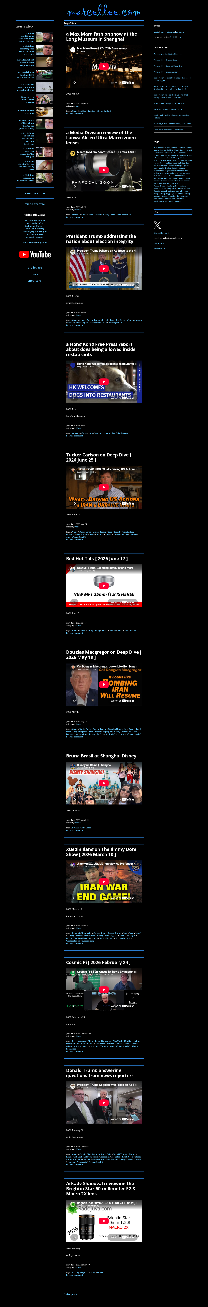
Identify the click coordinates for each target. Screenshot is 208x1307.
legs (165, 176)
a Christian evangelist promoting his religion (26, 152)
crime (82, 320)
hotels (175, 168)
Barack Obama (79, 1041)
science (77, 1046)
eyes (91, 215)
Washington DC (115, 323)
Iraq (131, 933)
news (69, 323)
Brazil (189, 150)
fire (187, 163)
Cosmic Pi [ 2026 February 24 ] (98, 962)
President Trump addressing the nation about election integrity (101, 238)
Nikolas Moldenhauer (121, 215)
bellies (170, 150)
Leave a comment (74, 113)
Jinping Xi (107, 732)
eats (91, 433)
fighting (181, 163)
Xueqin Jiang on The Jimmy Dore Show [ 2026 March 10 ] (101, 851)
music (188, 178)
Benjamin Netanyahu (82, 933)
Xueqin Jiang (88, 941)
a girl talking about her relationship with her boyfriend (27, 138)
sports (86, 323)
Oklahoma (100, 1044)
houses (182, 168)
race (164, 188)
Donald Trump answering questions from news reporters (100, 1072)
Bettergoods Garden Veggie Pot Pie (168, 109)
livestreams (159, 248)
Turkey (100, 734)
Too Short (158, 199)
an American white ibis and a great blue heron (25, 87)
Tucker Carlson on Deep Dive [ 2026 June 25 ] (98, 457)
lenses (98, 215)
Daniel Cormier (185, 155)
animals (76, 215)
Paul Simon (175, 183)
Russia (108, 534)
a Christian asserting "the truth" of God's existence (26, 50)
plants (169, 186)
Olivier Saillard (104, 111)
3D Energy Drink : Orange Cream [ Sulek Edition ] (173, 124)
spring (187, 193)
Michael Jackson (161, 178)
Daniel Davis (85, 532)
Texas (164, 196)
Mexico (130, 320)
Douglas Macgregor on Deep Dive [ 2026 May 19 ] (103, 654)
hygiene (98, 433)
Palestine (133, 732)
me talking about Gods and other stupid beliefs (25, 63)
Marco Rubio (82, 534)
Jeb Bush (78, 1157)
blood (176, 150)
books (183, 150)
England (188, 160)
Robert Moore (122, 1044)
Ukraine (133, 534)
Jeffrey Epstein (74, 936)
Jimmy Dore (89, 936)
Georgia (178, 165)
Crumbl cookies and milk (26, 112)
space (86, 1046)
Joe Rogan (164, 173)
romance (186, 188)
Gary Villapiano (80, 732)
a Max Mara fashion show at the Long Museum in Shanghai (101, 36)
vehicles (94, 1046)
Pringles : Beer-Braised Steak (165, 60)
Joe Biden (120, 320)
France (164, 165)
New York (178, 181)
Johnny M (174, 173)
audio (156, 32)
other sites (159, 243)
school (95, 938)
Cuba (109, 1154)
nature (157, 181)
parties (166, 183)
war (105, 323)
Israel (117, 532)
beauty (163, 150)
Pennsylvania (72, 734)
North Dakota (87, 1044)
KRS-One (158, 176)
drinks (82, 630)
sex (177, 191)
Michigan (173, 178)
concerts (182, 153)
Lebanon (70, 534)
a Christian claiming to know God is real (25, 178)
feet (175, 163)
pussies (157, 188)
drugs (163, 160)
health (105, 320)
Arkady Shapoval (80, 1272)
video (78, 106)
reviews (180, 32)
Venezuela (96, 323)
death (103, 933)
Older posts (70, 1294)
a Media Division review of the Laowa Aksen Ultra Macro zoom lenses (101, 137)
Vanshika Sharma (120, 433)
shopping (184, 191)
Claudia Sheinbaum (88, 1154)
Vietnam (104, 1046)
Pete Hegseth (111, 936)
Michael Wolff (98, 1159)
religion (132, 936)
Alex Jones (158, 148)
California (159, 153)
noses (186, 181)
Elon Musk (117, 1041)
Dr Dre (183, 158)
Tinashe (171, 196)
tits (178, 196)
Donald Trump (93, 320)
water (171, 201)
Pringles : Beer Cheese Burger (166, 72)
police (175, 186)
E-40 (169, 160)
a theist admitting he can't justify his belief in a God (26, 37)
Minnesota (112, 1159)
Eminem (181, 160)
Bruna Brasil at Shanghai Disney (101, 756)
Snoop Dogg (165, 193)
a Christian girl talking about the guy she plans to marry (26, 124)
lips (176, 176)
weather (178, 201)
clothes (82, 111)
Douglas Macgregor (117, 729)
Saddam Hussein (82, 938)
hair (155, 168)
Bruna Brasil (78, 828)
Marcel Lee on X (161, 233)
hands (161, 168)
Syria (101, 938)
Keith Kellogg (128, 532)
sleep (156, 193)
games (171, 165)
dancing (174, 155)
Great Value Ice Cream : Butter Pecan (168, 130)
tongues (184, 196)
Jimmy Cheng (93, 630)
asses (156, 150)
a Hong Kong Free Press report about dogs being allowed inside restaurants (101, 349)
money (106, 215)
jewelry (170, 170)
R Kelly (178, 188)
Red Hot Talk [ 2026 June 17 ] (97, 558)
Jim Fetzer (179, 170)
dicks (163, 158)
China (75, 111)
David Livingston (103, 1041)
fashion (91, 111)
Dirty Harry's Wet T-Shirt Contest (27, 100)
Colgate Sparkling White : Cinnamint (168, 54)
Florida (127, 1041)
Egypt (131, 729)
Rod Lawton (130, 630)
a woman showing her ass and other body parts (26, 165)
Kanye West (185, 173)
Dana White (165, 155)
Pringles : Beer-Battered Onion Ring (168, 66)
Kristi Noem (127, 1157)
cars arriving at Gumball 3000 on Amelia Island (25, 75)
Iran (112, 320)
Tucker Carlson (120, 534)
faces (162, 163)
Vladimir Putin (112, 734)
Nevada (164, 181)
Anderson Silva (170, 148)
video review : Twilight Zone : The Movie (170, 103)
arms (188, 148)
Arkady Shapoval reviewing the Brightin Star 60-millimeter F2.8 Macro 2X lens (100, 1188)
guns (186, 165)
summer (157, 196)
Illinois (69, 1157)
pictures (171, 32)
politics (77, 323)
